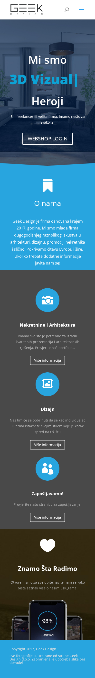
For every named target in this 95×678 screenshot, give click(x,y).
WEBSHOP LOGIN (47, 138)
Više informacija (47, 360)
